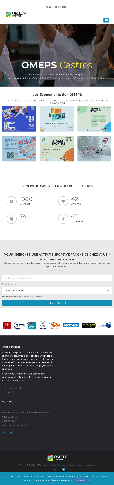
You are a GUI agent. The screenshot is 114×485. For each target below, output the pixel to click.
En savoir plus (65, 480)
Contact (9, 392)
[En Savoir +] (19, 119)
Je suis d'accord (82, 480)
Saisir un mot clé (10, 284)
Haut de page (55, 469)
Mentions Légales (14, 388)
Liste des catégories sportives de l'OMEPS (22, 296)
